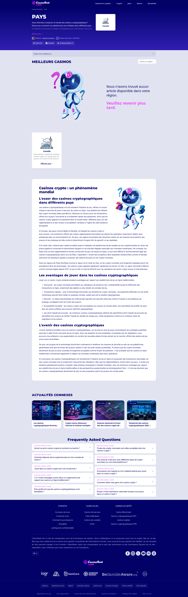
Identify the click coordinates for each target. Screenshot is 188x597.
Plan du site (147, 594)
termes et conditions (109, 594)
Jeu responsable (63, 594)
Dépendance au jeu (44, 594)
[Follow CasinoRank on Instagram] (133, 553)
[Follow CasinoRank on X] (138, 553)
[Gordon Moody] (91, 574)
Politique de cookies (129, 594)
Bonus (139, 3)
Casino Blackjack (92, 516)
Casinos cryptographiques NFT (123, 516)
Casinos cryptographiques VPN (124, 524)
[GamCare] (71, 574)
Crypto (119, 3)
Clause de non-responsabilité (85, 594)
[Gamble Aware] (120, 574)
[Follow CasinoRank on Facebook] (127, 553)
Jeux (129, 3)
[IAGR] (44, 574)
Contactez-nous (62, 516)
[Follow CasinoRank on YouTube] (143, 553)
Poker (92, 524)
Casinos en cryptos (103, 3)
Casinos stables (123, 520)
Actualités (152, 3)
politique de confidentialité (63, 528)
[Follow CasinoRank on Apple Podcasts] (154, 553)
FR (34, 553)
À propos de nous (62, 512)
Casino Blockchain (123, 512)
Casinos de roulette (92, 520)
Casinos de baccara (92, 512)
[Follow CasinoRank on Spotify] (148, 553)
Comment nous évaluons (62, 520)
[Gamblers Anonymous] (56, 574)
